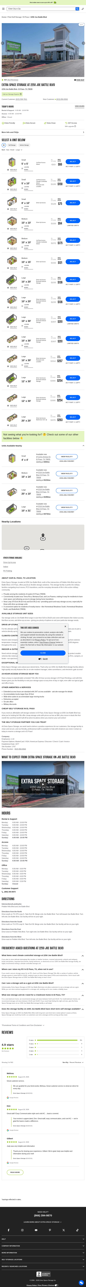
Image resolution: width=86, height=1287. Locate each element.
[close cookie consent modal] (65, 626)
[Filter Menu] (4, 145)
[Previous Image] (2, 43)
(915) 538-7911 (21, 99)
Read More (15, 1172)
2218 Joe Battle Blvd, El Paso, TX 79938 (43, 475)
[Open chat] (81, 1282)
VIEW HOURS (79, 106)
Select (73, 161)
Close (43, 653)
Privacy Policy (32, 1285)
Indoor (5, 567)
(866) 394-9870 (10, 892)
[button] (43, 446)
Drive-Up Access (9, 562)
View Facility (66, 456)
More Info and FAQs (10, 132)
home (4, 17)
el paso (26, 17)
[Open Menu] (3, 8)
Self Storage (12, 145)
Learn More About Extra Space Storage (41, 1222)
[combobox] (43, 9)
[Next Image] (83, 43)
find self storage (15, 17)
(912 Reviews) (12, 80)
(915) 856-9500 (62, 99)
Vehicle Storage (24, 145)
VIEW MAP (80, 80)
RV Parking (7, 571)
